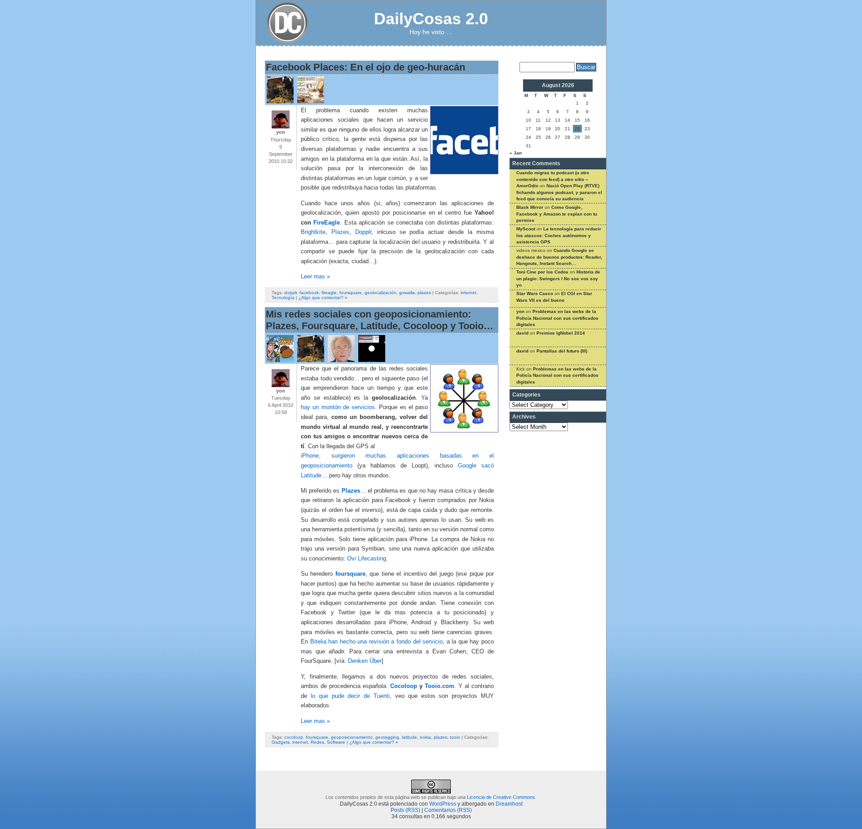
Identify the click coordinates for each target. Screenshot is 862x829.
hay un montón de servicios (338, 407)
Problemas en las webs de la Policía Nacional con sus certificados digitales (557, 318)
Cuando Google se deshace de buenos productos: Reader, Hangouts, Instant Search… (559, 257)
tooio (455, 737)
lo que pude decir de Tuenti (350, 696)
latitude (409, 737)
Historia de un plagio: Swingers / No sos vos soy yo (558, 278)
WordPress (442, 804)
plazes (424, 292)
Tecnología (283, 297)
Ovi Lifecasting (366, 559)
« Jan (516, 152)
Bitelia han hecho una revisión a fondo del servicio (376, 642)
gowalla (407, 292)
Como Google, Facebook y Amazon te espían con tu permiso (556, 214)
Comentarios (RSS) (448, 810)
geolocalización (380, 292)
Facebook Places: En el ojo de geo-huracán (365, 67)
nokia (425, 737)
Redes (317, 742)
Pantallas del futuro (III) (562, 350)
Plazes (340, 232)
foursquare (350, 292)
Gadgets (281, 742)
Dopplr (363, 232)
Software (336, 742)
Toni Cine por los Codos (542, 271)
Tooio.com (439, 686)
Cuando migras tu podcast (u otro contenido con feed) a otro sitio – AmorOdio (552, 179)
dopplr (290, 292)
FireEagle (326, 223)
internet (468, 292)
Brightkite (313, 232)
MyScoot (525, 228)
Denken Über (365, 661)
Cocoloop (403, 686)
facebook (309, 292)
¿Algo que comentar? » (323, 297)
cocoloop (293, 737)
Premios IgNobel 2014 (561, 333)
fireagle (329, 292)
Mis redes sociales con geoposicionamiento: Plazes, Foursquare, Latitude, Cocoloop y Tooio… (379, 320)
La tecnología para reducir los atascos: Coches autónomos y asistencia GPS (558, 235)
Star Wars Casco (534, 293)
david (522, 333)
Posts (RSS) (405, 810)
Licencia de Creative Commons (501, 797)
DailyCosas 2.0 (431, 18)
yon (520, 311)
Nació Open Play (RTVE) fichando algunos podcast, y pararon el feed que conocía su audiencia (559, 192)
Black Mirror (529, 207)
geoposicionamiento (352, 737)
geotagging (387, 737)
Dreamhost (509, 804)
